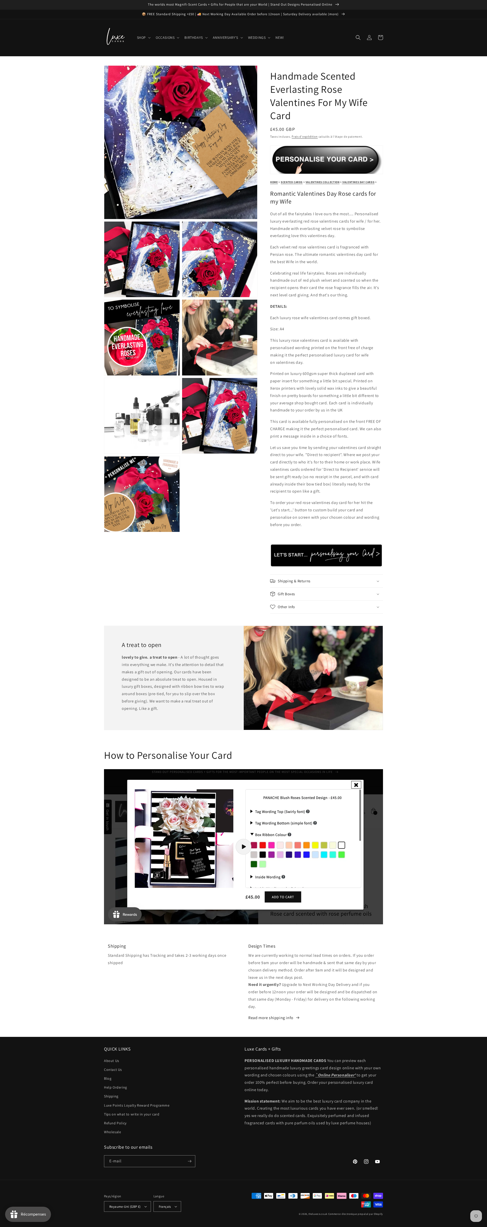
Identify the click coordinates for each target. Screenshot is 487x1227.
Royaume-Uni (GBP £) (125, 1206)
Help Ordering (115, 1087)
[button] (143, 37)
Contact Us (113, 1069)
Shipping (111, 1096)
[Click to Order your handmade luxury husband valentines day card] (326, 564)
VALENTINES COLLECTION (323, 182)
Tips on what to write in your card (131, 1114)
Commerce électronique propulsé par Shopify (355, 1214)
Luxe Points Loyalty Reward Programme (137, 1105)
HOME (274, 182)
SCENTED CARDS (292, 182)
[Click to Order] (326, 171)
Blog (107, 1078)
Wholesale (112, 1132)
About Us (111, 1060)
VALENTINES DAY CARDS (358, 182)
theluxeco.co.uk (317, 1214)
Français (165, 1206)
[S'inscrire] (189, 1161)
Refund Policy (115, 1123)
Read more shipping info (270, 1017)
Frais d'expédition (305, 136)
